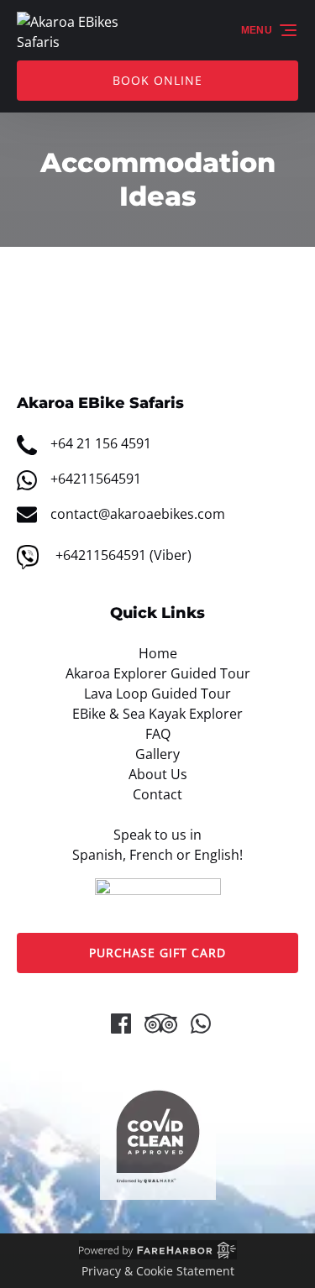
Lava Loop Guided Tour (157, 693)
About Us (158, 774)
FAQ (158, 734)
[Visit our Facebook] (121, 1023)
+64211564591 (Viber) (123, 555)
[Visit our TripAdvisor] (160, 1023)
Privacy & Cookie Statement (157, 1271)
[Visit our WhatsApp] (201, 1023)
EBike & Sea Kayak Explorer (157, 713)
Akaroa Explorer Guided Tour (158, 673)
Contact (157, 794)
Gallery (157, 754)
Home (158, 653)
